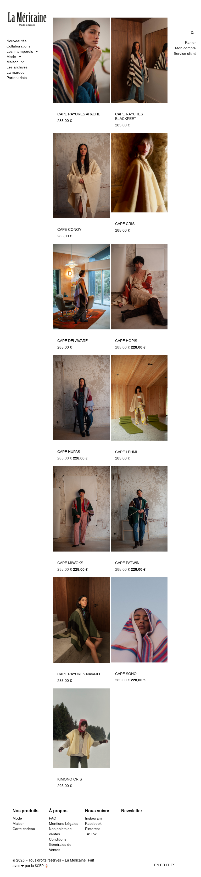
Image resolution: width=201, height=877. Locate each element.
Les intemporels (20, 51)
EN (156, 865)
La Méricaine (75, 860)
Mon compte (185, 48)
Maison (13, 62)
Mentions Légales (63, 823)
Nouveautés (16, 41)
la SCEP (37, 866)
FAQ (52, 818)
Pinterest (92, 829)
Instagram (93, 818)
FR (162, 865)
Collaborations (18, 46)
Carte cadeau (24, 829)
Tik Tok (91, 834)
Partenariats (17, 78)
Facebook (93, 823)
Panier (190, 42)
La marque (16, 72)
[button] (192, 32)
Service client (185, 53)
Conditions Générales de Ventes (60, 844)
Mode (11, 57)
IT (168, 865)
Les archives (17, 67)
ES (173, 865)
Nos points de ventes (60, 831)
